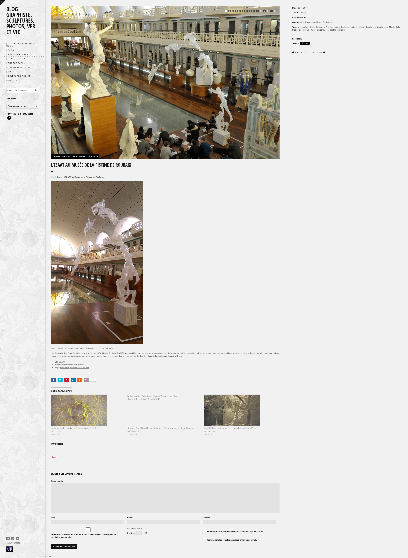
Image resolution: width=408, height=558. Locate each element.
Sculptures (327, 22)
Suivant (317, 52)
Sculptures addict (18, 76)
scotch (333, 29)
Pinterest (8, 538)
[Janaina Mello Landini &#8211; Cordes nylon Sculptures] (87, 410)
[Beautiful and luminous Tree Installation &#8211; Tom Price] (240, 410)
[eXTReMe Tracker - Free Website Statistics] (9, 551)
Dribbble (12, 538)
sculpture (341, 29)
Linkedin (17, 538)
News (318, 22)
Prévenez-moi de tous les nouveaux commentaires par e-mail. (235, 531)
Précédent (302, 52)
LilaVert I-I (304, 12)
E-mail (130, 517)
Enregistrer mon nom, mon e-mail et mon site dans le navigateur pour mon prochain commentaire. (84, 536)
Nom (54, 517)
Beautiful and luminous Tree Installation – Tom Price (230, 428)
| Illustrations (16, 58)
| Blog (10, 50)
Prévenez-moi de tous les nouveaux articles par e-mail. (232, 539)
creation (305, 26)
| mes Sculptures (17, 54)
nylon (313, 29)
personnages (323, 29)
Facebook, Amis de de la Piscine (74, 367)
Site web (207, 517)
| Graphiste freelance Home (20, 44)
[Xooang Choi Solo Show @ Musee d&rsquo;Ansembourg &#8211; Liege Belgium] (164, 410)
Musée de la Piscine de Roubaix (69, 364)
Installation (371, 26)
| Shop (10, 71)
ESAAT (62, 361)
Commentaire (58, 481)
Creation (311, 22)
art (304, 22)
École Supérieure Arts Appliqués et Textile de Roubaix (333, 26)
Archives (12, 80)
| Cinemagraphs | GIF (19, 67)
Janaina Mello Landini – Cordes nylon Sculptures (75, 428)
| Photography (15, 63)
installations (382, 26)
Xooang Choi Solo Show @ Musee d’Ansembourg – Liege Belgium (160, 428)
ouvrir (2, 2)
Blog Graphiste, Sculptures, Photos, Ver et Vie (20, 20)
